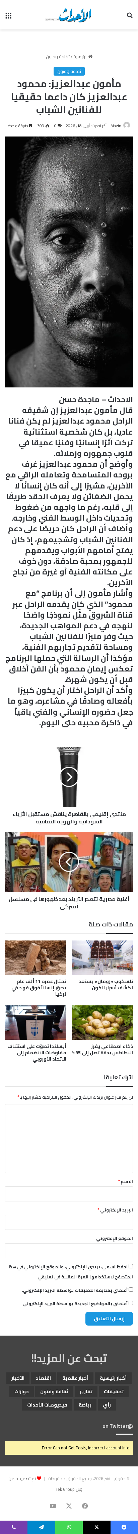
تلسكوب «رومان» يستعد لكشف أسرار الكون (105, 984)
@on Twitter (117, 1426)
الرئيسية (80, 57)
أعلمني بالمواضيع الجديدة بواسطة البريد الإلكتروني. (74, 1303)
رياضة (85, 1405)
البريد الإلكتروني (115, 1210)
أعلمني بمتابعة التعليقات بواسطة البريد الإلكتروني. (75, 1290)
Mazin (116, 125)
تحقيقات (114, 1391)
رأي (107, 1405)
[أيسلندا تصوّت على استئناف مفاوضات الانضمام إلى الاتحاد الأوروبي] (35, 1022)
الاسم (125, 1181)
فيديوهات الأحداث (47, 1405)
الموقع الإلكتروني (114, 1238)
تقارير (86, 1391)
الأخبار (17, 1378)
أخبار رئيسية (113, 1378)
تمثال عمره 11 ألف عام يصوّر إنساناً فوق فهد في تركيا (38, 987)
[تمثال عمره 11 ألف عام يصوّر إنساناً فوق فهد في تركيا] (35, 957)
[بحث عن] (129, 17)
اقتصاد (43, 1378)
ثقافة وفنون (58, 57)
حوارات (21, 1391)
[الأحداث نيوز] (69, 15)
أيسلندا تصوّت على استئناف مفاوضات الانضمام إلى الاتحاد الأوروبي (36, 1052)
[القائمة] (8, 17)
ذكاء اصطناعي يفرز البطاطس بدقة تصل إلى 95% (102, 1049)
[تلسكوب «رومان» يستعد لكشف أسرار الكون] (102, 957)
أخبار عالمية (75, 1378)
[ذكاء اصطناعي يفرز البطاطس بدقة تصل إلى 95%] (102, 1022)
